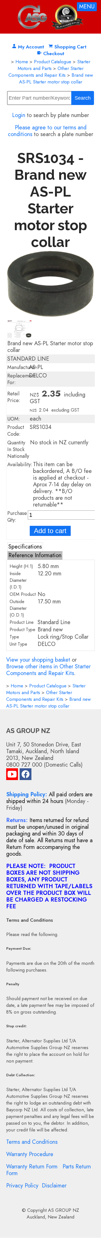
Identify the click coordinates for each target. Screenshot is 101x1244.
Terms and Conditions (32, 1142)
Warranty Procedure (29, 1154)
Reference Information (34, 555)
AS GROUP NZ (63, 1210)
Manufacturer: (22, 367)
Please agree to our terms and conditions (47, 130)
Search (83, 98)
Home (21, 61)
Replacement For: (21, 379)
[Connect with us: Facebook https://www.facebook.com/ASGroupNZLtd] (25, 775)
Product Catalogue (52, 61)
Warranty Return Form (32, 1167)
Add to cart (50, 531)
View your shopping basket (38, 660)
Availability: (19, 464)
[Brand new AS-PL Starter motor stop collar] (50, 315)
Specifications (25, 547)
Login (18, 115)
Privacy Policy (22, 1186)
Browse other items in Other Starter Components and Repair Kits (48, 669)
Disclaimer (54, 1186)
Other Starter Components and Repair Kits (46, 71)
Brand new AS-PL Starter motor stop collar (56, 78)
